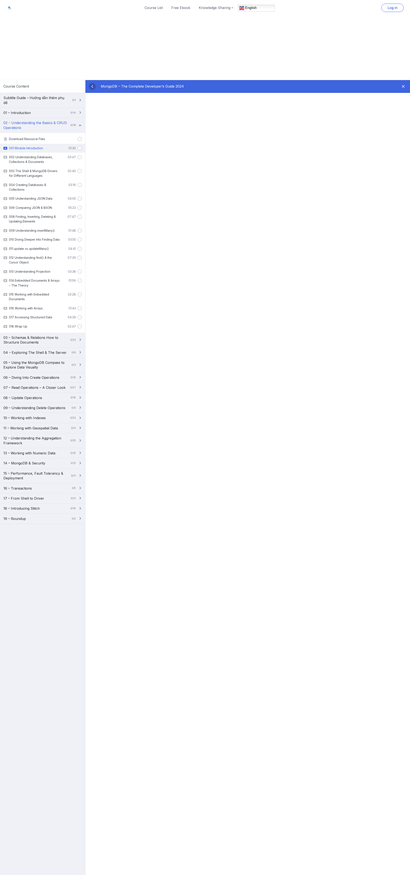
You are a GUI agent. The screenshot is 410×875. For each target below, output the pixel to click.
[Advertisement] (205, 48)
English (250, 8)
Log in (392, 8)
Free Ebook (180, 8)
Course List (154, 8)
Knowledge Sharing (214, 8)
